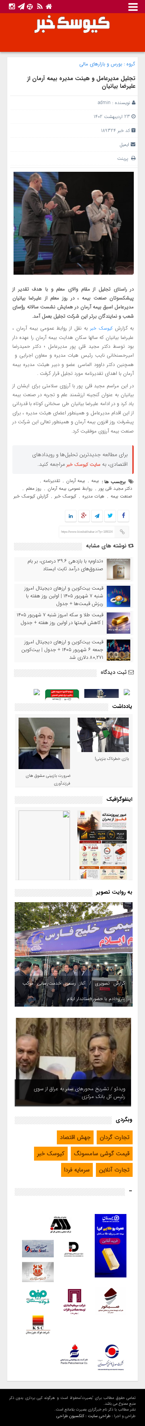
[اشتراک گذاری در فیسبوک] (123, 516)
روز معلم (33, 488)
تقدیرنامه (51, 480)
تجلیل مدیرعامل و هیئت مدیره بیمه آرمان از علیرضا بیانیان (81, 82)
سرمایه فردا (77, 1170)
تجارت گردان (115, 1137)
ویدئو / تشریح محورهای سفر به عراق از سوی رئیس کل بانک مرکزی (79, 1093)
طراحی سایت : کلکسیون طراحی (83, 1416)
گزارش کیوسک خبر (31, 496)
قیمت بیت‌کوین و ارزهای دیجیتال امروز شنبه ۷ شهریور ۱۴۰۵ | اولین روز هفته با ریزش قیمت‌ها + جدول (63, 596)
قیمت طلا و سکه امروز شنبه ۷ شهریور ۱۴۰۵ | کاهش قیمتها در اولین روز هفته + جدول (60, 619)
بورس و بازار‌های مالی (100, 64)
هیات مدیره (93, 496)
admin (104, 102)
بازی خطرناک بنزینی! (112, 759)
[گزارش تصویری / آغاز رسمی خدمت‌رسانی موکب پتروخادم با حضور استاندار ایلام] (74, 954)
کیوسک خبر (101, 328)
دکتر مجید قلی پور (115, 488)
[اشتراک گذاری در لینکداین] (71, 516)
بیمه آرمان (75, 480)
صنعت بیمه (121, 496)
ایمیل (124, 144)
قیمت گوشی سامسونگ (102, 1153)
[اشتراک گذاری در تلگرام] (97, 516)
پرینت (124, 158)
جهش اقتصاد (75, 1137)
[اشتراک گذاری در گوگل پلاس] (84, 516)
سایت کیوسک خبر (84, 464)
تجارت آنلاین (114, 1170)
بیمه (95, 480)
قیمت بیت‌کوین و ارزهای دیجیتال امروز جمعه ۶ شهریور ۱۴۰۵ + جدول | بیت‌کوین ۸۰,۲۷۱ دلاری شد (62, 650)
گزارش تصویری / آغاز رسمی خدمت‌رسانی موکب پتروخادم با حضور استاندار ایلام (73, 991)
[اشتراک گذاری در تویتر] (110, 516)
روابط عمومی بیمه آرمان (70, 488)
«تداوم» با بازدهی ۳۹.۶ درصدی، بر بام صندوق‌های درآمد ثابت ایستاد (65, 565)
